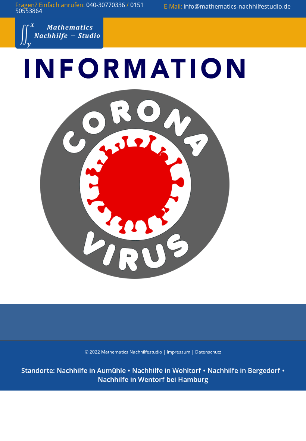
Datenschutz (208, 352)
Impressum (178, 352)
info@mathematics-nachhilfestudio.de (237, 6)
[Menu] (280, 32)
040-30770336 (106, 5)
